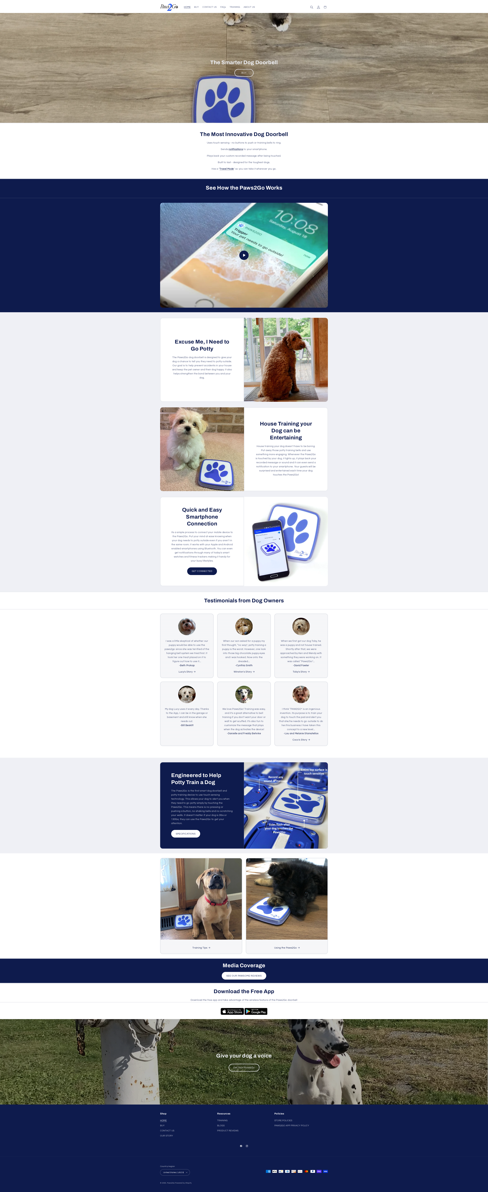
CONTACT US (167, 1131)
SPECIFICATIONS (186, 834)
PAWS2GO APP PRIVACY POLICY (291, 1125)
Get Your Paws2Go (244, 1067)
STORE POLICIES (283, 1120)
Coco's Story (300, 740)
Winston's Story (243, 671)
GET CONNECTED (202, 571)
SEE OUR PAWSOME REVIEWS (244, 976)
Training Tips (199, 948)
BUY (244, 73)
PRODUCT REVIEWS (228, 1131)
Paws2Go (171, 1183)
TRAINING (222, 1120)
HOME (163, 1120)
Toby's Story (300, 671)
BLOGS (221, 1125)
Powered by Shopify (183, 1183)
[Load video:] (244, 255)
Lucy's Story (186, 671)
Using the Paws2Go (285, 948)
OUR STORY (166, 1136)
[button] (311, 7)
